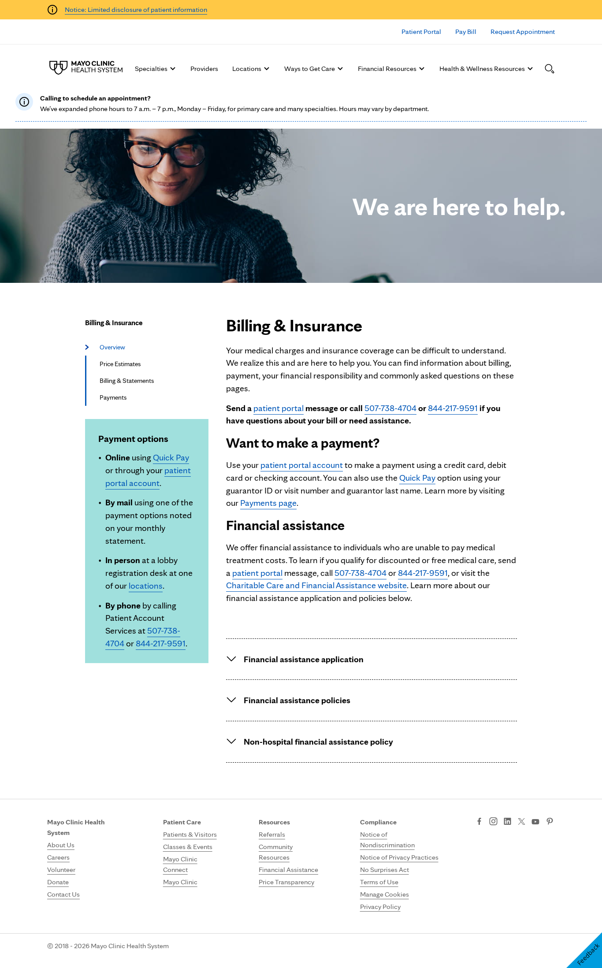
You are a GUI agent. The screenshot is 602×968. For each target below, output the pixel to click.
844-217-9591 (161, 643)
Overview (112, 347)
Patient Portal (421, 31)
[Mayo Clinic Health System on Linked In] (507, 822)
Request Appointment (523, 31)
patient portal (278, 408)
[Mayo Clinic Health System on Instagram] (493, 822)
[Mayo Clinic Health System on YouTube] (535, 822)
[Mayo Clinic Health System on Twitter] (521, 822)
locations (146, 585)
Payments (113, 397)
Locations (246, 68)
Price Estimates (120, 364)
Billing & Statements (127, 381)
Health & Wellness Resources (482, 68)
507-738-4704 (390, 408)
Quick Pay (171, 457)
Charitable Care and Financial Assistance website (316, 585)
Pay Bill (465, 31)
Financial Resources (387, 68)
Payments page (268, 502)
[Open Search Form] (549, 68)
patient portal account (301, 465)
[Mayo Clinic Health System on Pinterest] (549, 822)
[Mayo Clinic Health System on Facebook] (479, 822)
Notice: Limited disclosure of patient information (136, 9)
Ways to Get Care (309, 68)
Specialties (151, 68)
